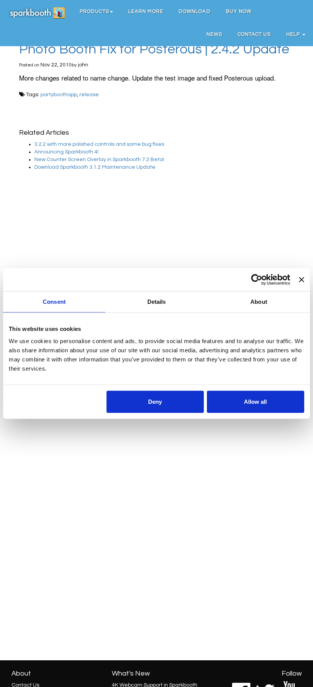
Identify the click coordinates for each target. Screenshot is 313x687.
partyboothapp (58, 94)
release (89, 94)
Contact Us (254, 34)
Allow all (255, 401)
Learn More (145, 11)
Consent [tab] (54, 301)
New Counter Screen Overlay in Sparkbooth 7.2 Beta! (99, 159)
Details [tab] (156, 301)
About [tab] (258, 301)
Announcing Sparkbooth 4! (66, 152)
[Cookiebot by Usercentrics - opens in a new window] (256, 279)
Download (195, 11)
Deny (155, 401)
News (214, 34)
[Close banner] (301, 279)
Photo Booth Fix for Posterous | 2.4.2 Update (154, 49)
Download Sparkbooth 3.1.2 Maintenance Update (94, 167)
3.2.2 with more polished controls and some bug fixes (99, 144)
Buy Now (239, 11)
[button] (96, 11)
